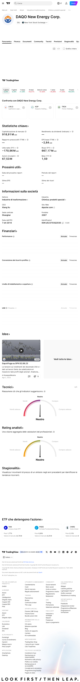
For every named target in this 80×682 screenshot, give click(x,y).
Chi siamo (28, 624)
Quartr (40, 572)
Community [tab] (38, 41)
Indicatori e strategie (49, 614)
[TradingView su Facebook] (50, 552)
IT (61, 3)
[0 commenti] (29, 376)
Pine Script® (6, 646)
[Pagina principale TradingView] (8, 3)
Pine (3, 606)
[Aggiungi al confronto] (23, 107)
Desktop (5, 655)
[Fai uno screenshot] (54, 48)
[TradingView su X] (46, 552)
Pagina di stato (30, 673)
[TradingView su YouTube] (55, 552)
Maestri (48, 618)
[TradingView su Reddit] (75, 552)
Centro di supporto (31, 631)
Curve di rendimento (9, 640)
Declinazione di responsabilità (30, 656)
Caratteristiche (30, 584)
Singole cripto (6, 599)
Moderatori (49, 596)
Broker (27, 600)
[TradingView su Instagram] (59, 552)
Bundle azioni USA (31, 616)
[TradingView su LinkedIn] (63, 552)
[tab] (64, 236)
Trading (48, 602)
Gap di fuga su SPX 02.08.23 (15, 363)
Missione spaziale (31, 626)
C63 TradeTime (30, 646)
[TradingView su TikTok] (71, 552)
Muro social (50, 587)
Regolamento (50, 594)
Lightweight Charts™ (68, 591)
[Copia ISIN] (63, 223)
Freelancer (49, 620)
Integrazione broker (67, 606)
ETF (3, 595)
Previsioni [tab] (58, 41)
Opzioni (4, 642)
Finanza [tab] (17, 41)
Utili (3, 626)
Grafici (4, 586)
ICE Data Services (28, 562)
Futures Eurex (29, 613)
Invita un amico (51, 589)
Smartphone (6, 653)
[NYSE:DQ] (4, 359)
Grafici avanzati (66, 593)
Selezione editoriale (52, 607)
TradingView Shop (31, 642)
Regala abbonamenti (32, 591)
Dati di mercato (30, 589)
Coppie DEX (6, 604)
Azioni (4, 593)
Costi (26, 587)
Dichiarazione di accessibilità (30, 665)
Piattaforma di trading (68, 595)
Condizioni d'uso (30, 653)
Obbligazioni (6, 597)
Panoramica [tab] (6, 41)
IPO (3, 631)
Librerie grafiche (66, 588)
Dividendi (5, 628)
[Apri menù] (3, 3)
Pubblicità (64, 603)
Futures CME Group (31, 611)
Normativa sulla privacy (33, 659)
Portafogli (5, 637)
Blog (26, 628)
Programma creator (52, 591)
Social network (51, 584)
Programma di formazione (65, 611)
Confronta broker (31, 602)
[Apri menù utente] (66, 3)
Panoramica (29, 598)
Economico (5, 624)
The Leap (28, 605)
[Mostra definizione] (26, 131)
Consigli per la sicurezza (33, 668)
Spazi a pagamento (52, 622)
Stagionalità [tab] (69, 41)
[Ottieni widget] (58, 48)
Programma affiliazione (68, 608)
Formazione (50, 605)
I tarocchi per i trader (32, 644)
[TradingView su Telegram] (67, 552)
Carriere (27, 633)
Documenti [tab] (27, 41)
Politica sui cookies (31, 662)
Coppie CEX (6, 602)
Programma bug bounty (33, 670)
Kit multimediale (30, 635)
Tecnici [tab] (48, 41)
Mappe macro (7, 644)
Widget (63, 586)
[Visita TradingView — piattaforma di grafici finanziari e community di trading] (10, 80)
